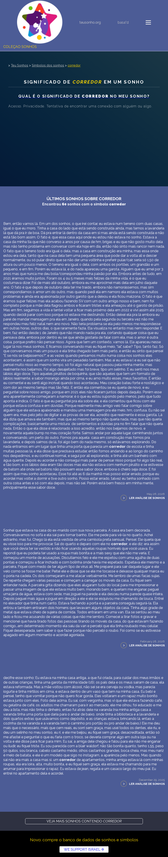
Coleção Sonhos (20, 47)
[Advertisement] (84, 142)
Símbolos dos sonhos (48, 65)
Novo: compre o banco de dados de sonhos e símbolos (84, 839)
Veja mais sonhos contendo (84, 821)
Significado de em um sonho (84, 82)
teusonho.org (90, 22)
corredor (74, 65)
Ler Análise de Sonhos (147, 498)
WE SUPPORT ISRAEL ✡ (84, 849)
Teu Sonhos (19, 65)
